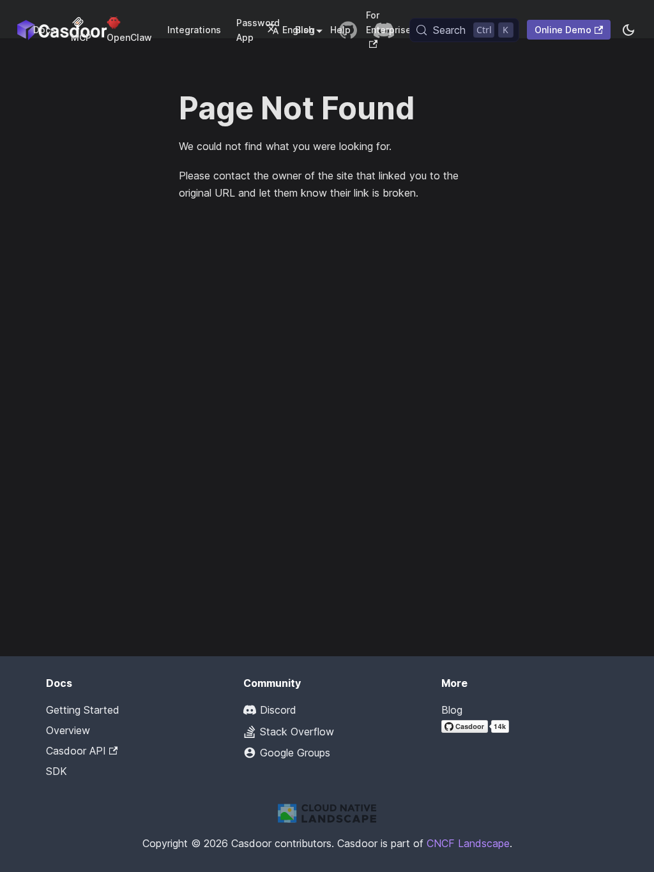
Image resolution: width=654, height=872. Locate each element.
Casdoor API (76, 750)
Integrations (194, 29)
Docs (44, 29)
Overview (68, 730)
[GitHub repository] (348, 30)
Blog (451, 709)
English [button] (298, 29)
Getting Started (82, 709)
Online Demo (563, 29)
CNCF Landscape (468, 843)
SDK (56, 771)
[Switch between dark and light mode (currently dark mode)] (628, 30)
